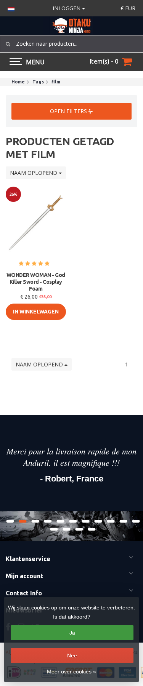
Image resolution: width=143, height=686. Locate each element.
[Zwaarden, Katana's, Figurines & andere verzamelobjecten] (71, 25)
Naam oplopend (34, 172)
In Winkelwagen (36, 312)
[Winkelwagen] (127, 61)
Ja (72, 633)
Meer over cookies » (71, 671)
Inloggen (67, 8)
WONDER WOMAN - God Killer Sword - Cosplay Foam (35, 282)
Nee (72, 655)
